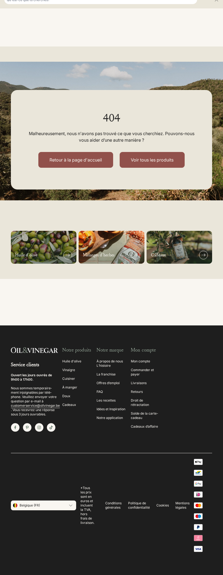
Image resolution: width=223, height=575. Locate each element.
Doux (66, 396)
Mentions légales (182, 505)
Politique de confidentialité (139, 505)
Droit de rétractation (140, 402)
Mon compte (140, 361)
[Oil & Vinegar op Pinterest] (27, 427)
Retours (137, 392)
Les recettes (106, 400)
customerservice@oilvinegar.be (35, 405)
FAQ (100, 392)
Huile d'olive (71, 361)
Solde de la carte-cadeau (144, 415)
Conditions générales (113, 505)
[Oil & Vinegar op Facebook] (15, 427)
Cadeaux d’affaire (144, 426)
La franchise (106, 374)
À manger (69, 387)
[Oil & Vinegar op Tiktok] (51, 427)
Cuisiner (68, 379)
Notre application (110, 418)
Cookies (162, 505)
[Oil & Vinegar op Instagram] (39, 427)
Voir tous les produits (152, 160)
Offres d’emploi (108, 383)
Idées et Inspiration (111, 409)
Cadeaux (69, 405)
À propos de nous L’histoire (110, 363)
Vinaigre (68, 370)
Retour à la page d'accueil (75, 160)
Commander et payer (142, 372)
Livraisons (139, 383)
